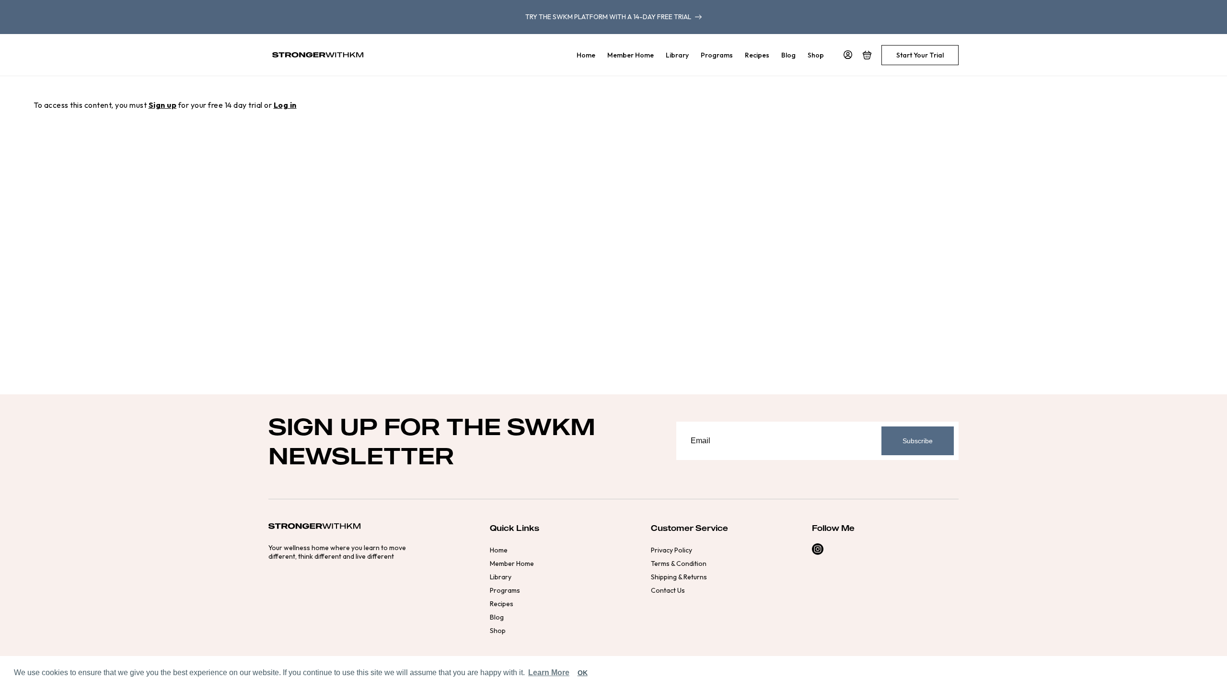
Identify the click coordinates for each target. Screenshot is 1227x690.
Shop (498, 630)
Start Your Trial (920, 55)
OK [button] (583, 673)
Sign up (163, 105)
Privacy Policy (671, 550)
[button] (867, 55)
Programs (505, 590)
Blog (497, 617)
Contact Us (668, 590)
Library (500, 577)
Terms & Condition (678, 563)
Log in (285, 105)
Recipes (501, 603)
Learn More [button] (548, 672)
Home (499, 550)
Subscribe (918, 441)
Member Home (512, 563)
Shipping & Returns (679, 577)
